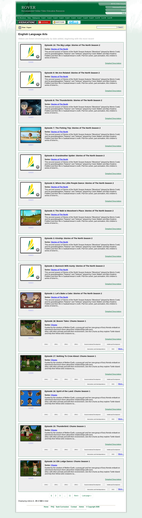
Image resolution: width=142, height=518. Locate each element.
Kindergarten (36, 18)
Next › (76, 496)
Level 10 (97, 18)
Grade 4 (61, 18)
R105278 (31, 172)
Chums (54, 325)
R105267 (31, 443)
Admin (81, 507)
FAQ (52, 507)
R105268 (31, 408)
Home (46, 507)
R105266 (31, 478)
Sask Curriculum (62, 507)
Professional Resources (119, 7)
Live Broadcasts (21, 18)
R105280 (31, 89)
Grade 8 (85, 18)
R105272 (31, 310)
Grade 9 (91, 18)
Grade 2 (49, 18)
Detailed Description (113, 63)
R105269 (31, 373)
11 (70, 496)
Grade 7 (79, 18)
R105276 (31, 200)
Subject (123, 10)
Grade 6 (73, 18)
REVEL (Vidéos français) (118, 4)
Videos (29, 18)
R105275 (31, 227)
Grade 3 (55, 18)
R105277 (31, 144)
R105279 (31, 117)
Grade (124, 13)
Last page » (86, 496)
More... (121, 349)
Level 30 (109, 18)
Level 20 (103, 18)
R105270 (31, 338)
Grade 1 (43, 18)
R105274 (31, 255)
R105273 (31, 282)
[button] (46, 344)
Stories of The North (59, 49)
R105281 (31, 62)
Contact (74, 507)
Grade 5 (67, 18)
